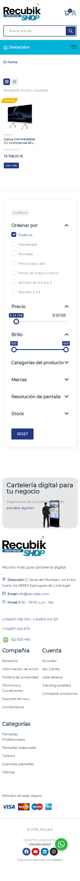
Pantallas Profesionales (13, 737)
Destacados (19, 47)
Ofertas (8, 772)
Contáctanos (13, 707)
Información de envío (20, 669)
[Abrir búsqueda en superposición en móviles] (40, 30)
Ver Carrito (51, 669)
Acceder (49, 661)
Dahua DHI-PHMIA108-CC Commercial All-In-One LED (20, 142)
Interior (8, 134)
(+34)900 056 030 (16, 619)
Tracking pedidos (56, 685)
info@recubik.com (33, 594)
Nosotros (10, 661)
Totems (8, 756)
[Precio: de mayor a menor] (13, 272)
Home (13, 62)
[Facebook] (26, 852)
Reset (22, 434)
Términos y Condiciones (12, 688)
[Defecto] (13, 234)
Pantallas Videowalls (19, 748)
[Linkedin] (45, 852)
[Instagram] (54, 852)
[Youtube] (36, 852)
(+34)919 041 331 (45, 619)
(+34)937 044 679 (16, 629)
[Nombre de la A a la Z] (13, 282)
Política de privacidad (20, 677)
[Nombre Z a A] (13, 291)
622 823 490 (20, 639)
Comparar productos (60, 693)
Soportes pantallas (18, 764)
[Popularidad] (13, 244)
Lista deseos (52, 677)
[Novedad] (13, 253)
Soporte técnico (16, 699)
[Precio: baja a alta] (13, 263)
